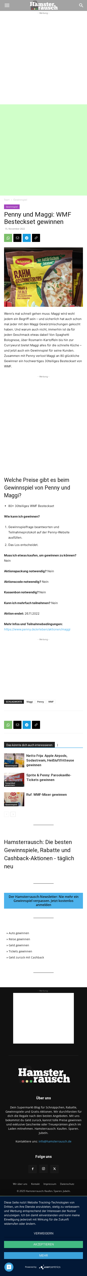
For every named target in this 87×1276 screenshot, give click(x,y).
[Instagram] (43, 1169)
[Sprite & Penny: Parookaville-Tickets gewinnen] (14, 780)
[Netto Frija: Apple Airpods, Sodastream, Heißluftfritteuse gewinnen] (14, 760)
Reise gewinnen (19, 939)
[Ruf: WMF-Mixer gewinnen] (14, 799)
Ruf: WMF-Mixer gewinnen (46, 795)
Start (7, 199)
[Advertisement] (43, 58)
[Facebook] (33, 1169)
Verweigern (43, 1233)
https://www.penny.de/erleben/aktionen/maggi (37, 629)
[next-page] (13, 814)
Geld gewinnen (19, 945)
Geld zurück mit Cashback (26, 957)
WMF (51, 701)
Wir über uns (20, 1184)
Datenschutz (67, 1184)
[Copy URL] (36, 238)
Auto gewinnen (19, 933)
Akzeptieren (43, 1244)
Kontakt (35, 1184)
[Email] (17, 238)
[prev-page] (6, 814)
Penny (40, 701)
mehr (43, 1255)
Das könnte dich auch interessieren (29, 745)
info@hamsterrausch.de (55, 1141)
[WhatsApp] (8, 238)
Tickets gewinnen (20, 951)
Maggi (30, 701)
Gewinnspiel (20, 199)
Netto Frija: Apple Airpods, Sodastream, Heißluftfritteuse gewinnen (50, 760)
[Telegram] (27, 238)
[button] (6, 5)
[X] (54, 1169)
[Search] (81, 5)
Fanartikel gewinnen (10, 784)
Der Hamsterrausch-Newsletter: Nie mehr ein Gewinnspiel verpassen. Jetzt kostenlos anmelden (44, 900)
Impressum (50, 1184)
